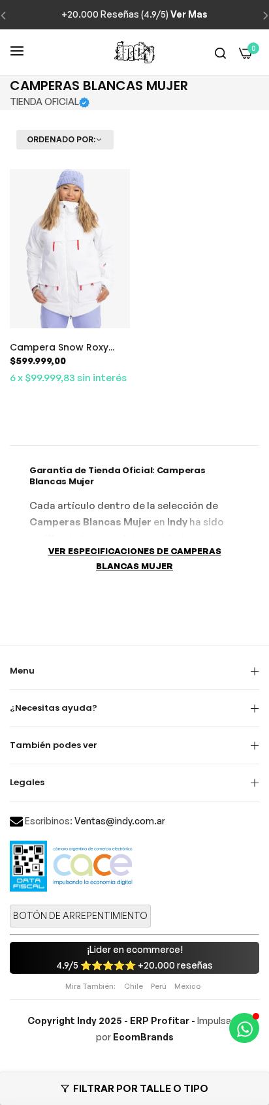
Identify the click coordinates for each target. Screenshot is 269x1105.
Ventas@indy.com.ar (119, 820)
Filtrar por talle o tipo (140, 1088)
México (187, 986)
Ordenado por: (61, 140)
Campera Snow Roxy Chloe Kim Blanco (59, 347)
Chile (133, 986)
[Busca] (220, 52)
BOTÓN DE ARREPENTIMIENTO (80, 915)
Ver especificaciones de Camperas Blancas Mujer (134, 558)
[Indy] (134, 52)
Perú (158, 986)
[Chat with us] (244, 1028)
